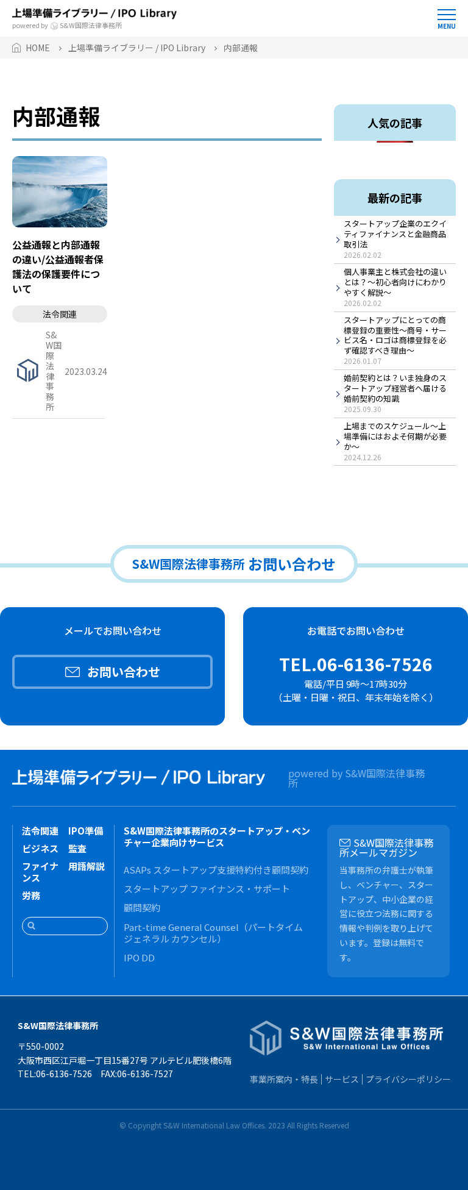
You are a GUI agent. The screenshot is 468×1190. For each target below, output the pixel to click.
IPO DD (139, 957)
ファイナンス (40, 871)
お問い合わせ (123, 671)
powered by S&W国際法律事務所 (356, 778)
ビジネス (40, 848)
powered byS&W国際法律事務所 (67, 24)
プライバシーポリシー (408, 1079)
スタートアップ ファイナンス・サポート (207, 888)
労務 (31, 895)
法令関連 (40, 830)
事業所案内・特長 (284, 1079)
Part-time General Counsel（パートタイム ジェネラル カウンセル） (213, 932)
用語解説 (86, 866)
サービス (342, 1079)
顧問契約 (142, 907)
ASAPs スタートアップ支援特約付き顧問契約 (216, 869)
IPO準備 (85, 830)
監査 (77, 848)
